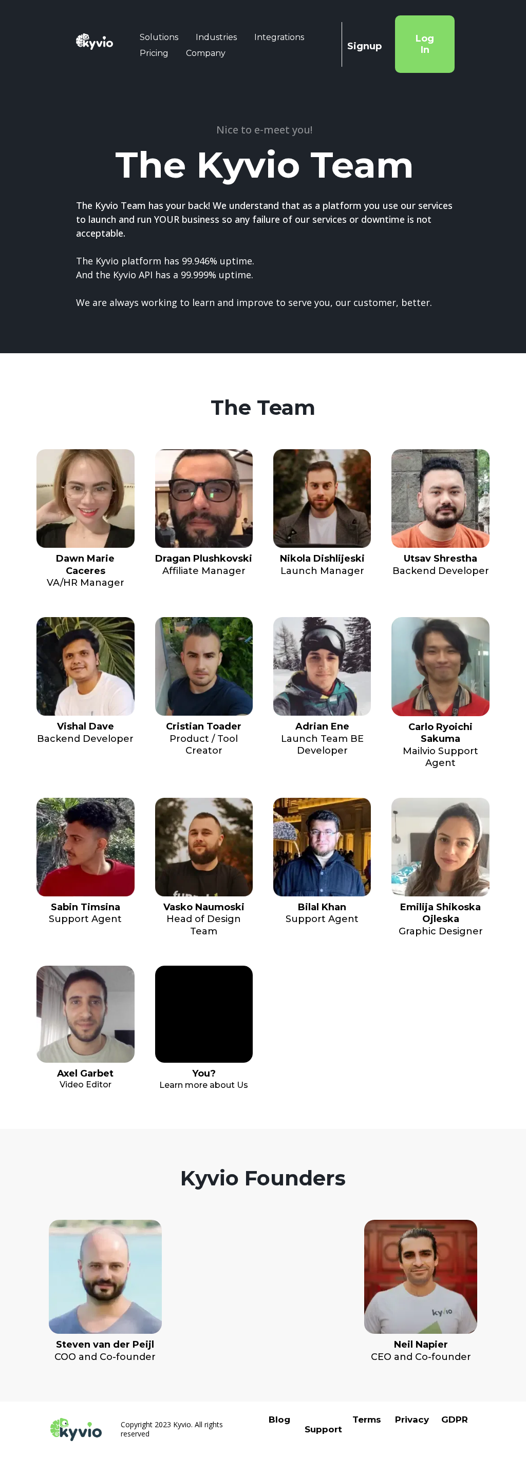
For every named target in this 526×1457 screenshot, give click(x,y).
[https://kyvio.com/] (94, 41)
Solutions (159, 37)
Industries (216, 37)
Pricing (154, 53)
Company (206, 53)
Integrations (279, 37)
